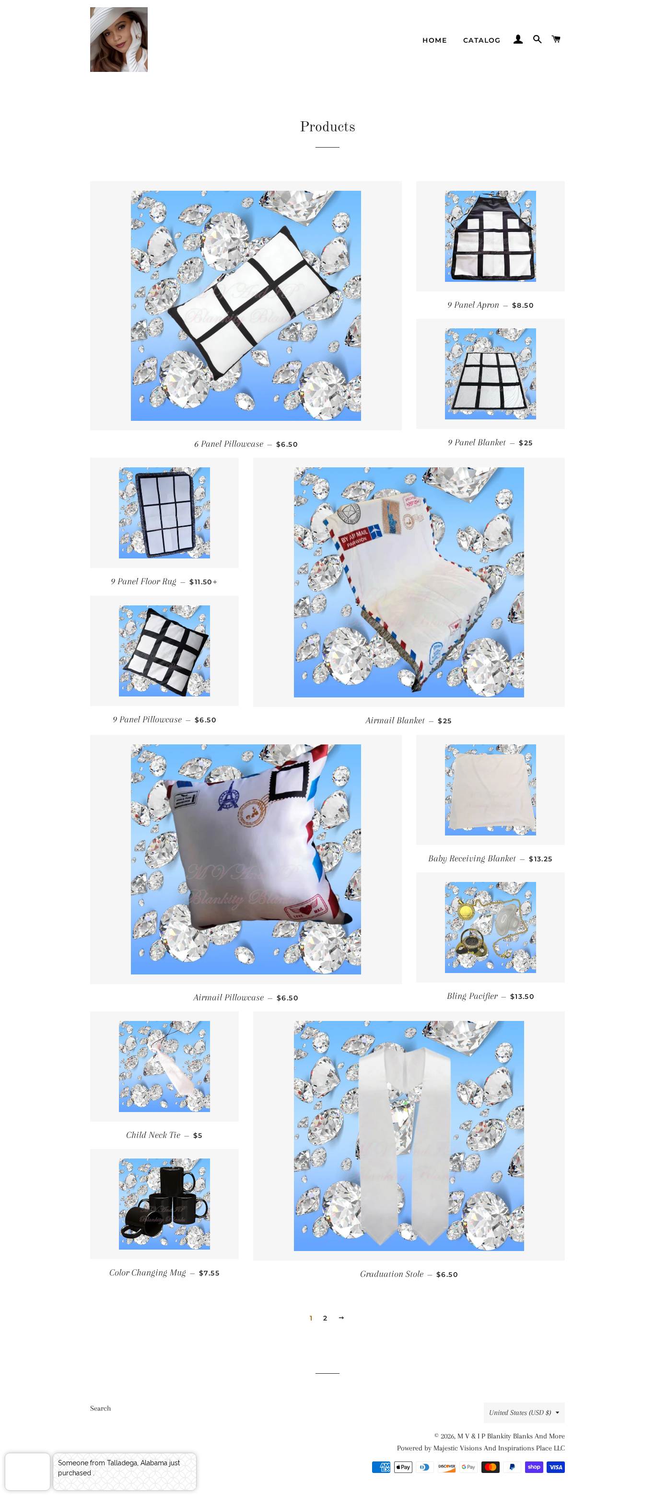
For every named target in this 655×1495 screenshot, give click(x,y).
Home (434, 40)
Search (100, 1408)
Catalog (482, 40)
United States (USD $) (520, 1412)
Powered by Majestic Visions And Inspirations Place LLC (481, 1448)
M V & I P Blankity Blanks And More (511, 1436)
